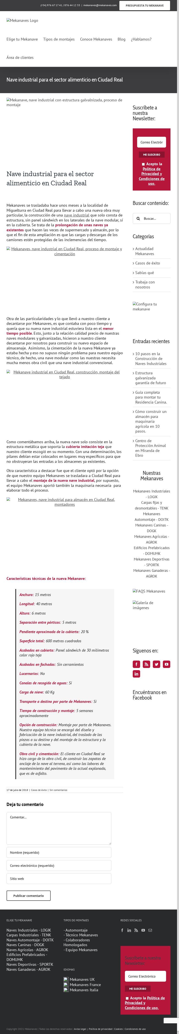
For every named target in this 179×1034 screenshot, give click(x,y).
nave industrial (76, 215)
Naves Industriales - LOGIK (29, 930)
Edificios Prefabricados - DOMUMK (27, 957)
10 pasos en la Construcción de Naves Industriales (151, 358)
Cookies (118, 1029)
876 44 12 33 (72, 5)
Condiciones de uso (135, 1029)
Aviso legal (80, 1029)
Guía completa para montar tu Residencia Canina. (151, 397)
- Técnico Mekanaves (81, 935)
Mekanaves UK (82, 979)
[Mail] (150, 930)
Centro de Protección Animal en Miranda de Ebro (150, 448)
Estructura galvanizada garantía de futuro (150, 377)
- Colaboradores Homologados (77, 942)
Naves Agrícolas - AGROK (27, 949)
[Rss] (146, 664)
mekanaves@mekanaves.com (100, 5)
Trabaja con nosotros (145, 285)
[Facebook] (136, 664)
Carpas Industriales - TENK (29, 935)
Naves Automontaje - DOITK (30, 940)
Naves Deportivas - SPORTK (30, 964)
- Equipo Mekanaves (81, 949)
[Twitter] (156, 664)
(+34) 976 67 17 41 (51, 5)
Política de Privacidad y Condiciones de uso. (152, 176)
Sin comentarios (58, 790)
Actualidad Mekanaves (144, 251)
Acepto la (152, 173)
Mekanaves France (85, 984)
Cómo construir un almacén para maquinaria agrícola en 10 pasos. (151, 421)
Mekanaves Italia (83, 989)
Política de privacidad (100, 1029)
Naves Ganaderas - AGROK (28, 969)
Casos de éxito (39, 790)
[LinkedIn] (136, 674)
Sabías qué (144, 272)
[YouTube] (166, 664)
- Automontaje (76, 930)
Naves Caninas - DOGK (25, 944)
